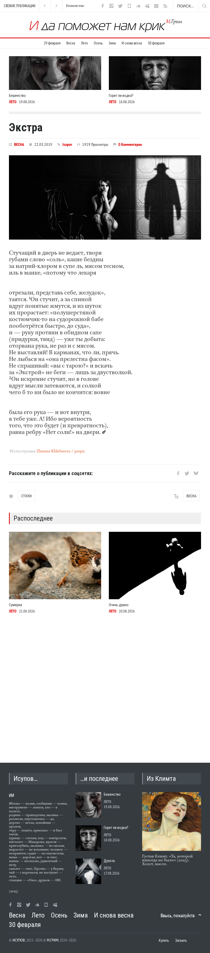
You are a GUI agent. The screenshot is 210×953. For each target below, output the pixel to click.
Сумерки (15, 605)
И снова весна (132, 42)
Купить (164, 940)
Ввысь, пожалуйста (178, 915)
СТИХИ (26, 495)
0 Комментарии (130, 144)
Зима (112, 42)
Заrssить (181, 940)
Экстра (26, 127)
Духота (109, 861)
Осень (98, 42)
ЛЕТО (12, 101)
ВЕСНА (19, 144)
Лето (84, 42)
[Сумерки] (55, 565)
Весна (70, 42)
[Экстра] (105, 197)
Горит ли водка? (80, 6)
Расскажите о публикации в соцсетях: (51, 473)
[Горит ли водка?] (155, 73)
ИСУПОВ (19, 940)
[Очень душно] (155, 565)
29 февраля (52, 42)
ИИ (11, 795)
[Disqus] (105, 687)
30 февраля (156, 42)
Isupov (67, 144)
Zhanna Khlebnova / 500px (61, 451)
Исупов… (25, 778)
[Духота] (88, 871)
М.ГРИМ (52, 940)
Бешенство (17, 95)
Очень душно (119, 605)
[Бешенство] (55, 73)
